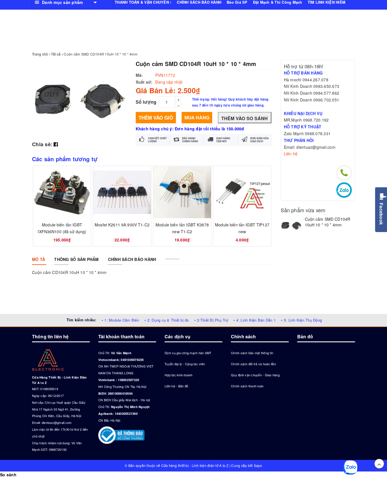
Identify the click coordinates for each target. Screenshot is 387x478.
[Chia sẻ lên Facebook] (56, 144)
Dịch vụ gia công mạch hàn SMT (188, 352)
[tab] (38, 259)
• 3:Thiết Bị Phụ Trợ (211, 320)
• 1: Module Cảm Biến (120, 320)
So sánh (8, 474)
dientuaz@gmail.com (57, 422)
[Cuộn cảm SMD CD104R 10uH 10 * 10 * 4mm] (291, 225)
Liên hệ (291, 153)
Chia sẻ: (42, 144)
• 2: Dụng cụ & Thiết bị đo (166, 320)
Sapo (258, 465)
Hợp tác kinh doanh (179, 375)
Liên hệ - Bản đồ (176, 386)
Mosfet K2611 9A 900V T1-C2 (122, 225)
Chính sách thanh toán (247, 386)
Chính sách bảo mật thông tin (252, 352)
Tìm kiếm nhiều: (81, 319)
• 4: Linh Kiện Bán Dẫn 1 (254, 320)
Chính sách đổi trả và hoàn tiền (253, 364)
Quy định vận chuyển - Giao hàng (255, 375)
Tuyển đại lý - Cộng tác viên (185, 364)
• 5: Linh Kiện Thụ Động (301, 320)
